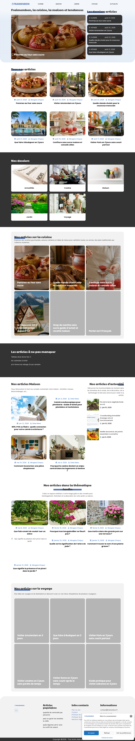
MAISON (58, 4)
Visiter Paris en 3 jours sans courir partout (106, 143)
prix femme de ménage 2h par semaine (25, 364)
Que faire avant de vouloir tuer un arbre (29, 532)
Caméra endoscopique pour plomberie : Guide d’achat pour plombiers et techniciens (67, 404)
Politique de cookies (107, 737)
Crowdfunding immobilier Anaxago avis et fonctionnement (110, 418)
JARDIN (76, 4)
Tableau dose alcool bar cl (21, 357)
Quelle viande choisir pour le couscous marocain (106, 104)
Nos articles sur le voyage (33, 588)
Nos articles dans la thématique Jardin (68, 487)
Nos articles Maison (25, 384)
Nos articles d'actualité (107, 384)
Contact (75, 712)
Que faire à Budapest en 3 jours (101, 52)
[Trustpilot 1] (16, 710)
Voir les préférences (123, 733)
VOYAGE (94, 4)
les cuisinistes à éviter (19, 361)
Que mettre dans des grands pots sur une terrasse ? (105, 532)
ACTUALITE (114, 4)
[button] (131, 716)
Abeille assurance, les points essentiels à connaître (111, 433)
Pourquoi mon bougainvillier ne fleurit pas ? (67, 532)
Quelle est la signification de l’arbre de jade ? (67, 545)
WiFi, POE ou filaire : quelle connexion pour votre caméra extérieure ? (29, 428)
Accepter (91, 733)
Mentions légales (78, 719)
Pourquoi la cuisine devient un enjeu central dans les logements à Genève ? (67, 468)
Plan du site (76, 710)
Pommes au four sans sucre (100, 21)
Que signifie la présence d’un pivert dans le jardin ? (29, 569)
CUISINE (40, 4)
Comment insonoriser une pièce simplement (29, 467)
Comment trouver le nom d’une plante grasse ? (105, 545)
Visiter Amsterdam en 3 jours (100, 30)
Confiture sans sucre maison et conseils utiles (67, 143)
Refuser (107, 733)
